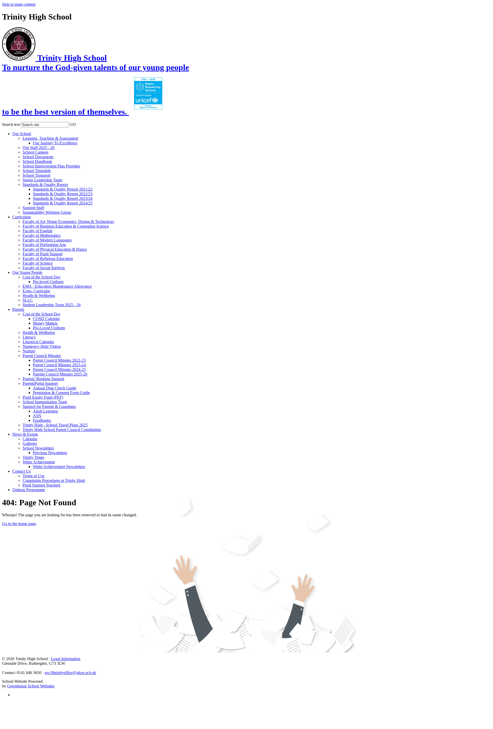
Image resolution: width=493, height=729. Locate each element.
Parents (18, 309)
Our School (21, 134)
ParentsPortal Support (40, 383)
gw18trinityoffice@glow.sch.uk (70, 672)
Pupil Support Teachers (41, 485)
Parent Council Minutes (42, 355)
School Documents (38, 157)
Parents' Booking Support (43, 379)
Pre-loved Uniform (48, 281)
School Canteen (35, 152)
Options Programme (28, 490)
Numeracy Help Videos (42, 346)
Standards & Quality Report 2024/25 (62, 203)
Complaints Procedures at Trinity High (54, 480)
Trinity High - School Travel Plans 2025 (55, 425)
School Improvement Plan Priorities (51, 166)
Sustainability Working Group (47, 212)
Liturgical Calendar (38, 342)
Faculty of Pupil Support (42, 254)
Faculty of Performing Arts (44, 244)
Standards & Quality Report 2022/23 (62, 194)
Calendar (30, 439)
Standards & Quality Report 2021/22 (62, 189)
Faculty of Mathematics (42, 235)
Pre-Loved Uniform (49, 328)
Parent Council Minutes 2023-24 (59, 365)
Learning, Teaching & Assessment (50, 138)
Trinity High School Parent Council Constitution (62, 429)
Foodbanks (42, 420)
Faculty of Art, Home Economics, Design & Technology (68, 221)
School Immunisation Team (45, 402)
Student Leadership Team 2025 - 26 (52, 305)
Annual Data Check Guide (54, 388)
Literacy (29, 337)
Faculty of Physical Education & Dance (55, 249)
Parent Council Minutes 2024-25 (59, 369)
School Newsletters (38, 448)
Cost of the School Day (42, 277)
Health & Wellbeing (39, 295)
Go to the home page (19, 523)
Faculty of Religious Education (48, 258)
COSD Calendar (46, 318)
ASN (37, 416)
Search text (11, 124)
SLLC (28, 300)
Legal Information (65, 659)
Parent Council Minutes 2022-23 (59, 360)
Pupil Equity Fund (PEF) (43, 397)
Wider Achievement (39, 462)
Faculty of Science (38, 263)
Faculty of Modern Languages (47, 240)
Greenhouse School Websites (30, 686)
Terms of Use (33, 476)
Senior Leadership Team (42, 180)
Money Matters (45, 323)
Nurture (29, 351)
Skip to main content (18, 4)
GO (73, 124)
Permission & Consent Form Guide (61, 392)
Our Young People (27, 272)
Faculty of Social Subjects (44, 268)
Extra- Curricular (36, 291)
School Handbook (37, 161)
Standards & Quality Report (45, 184)
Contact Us (21, 471)
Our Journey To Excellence (55, 143)
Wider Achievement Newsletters (59, 466)
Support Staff (33, 207)
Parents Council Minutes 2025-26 (60, 374)
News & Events (25, 434)
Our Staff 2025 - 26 (38, 147)
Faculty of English (37, 231)
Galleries (30, 443)
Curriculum (21, 217)
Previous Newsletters (50, 453)
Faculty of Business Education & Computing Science (66, 226)
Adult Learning (45, 411)
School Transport (36, 175)
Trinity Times (33, 457)
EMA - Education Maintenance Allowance (57, 286)
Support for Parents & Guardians (49, 406)
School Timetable (37, 171)
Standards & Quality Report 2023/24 (62, 198)
